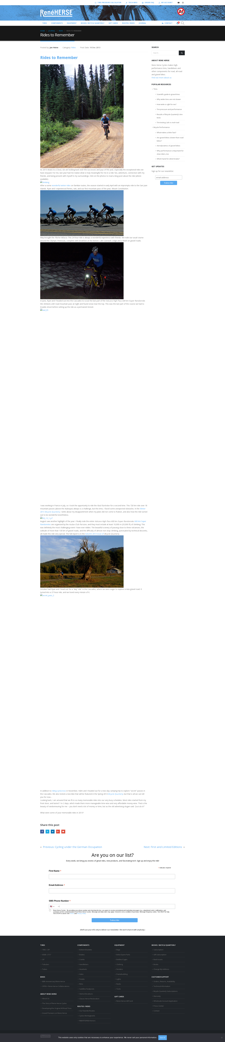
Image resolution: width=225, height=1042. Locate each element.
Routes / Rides (128, 23)
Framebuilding (121, 974)
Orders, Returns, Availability (164, 981)
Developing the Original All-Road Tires (56, 1008)
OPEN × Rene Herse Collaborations (55, 986)
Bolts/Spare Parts (123, 955)
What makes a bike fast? (166, 132)
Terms (72, 913)
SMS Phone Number (60, 901)
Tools (118, 989)
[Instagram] (183, 2)
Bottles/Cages (121, 959)
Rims (81, 984)
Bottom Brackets (85, 950)
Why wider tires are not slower (169, 99)
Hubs (81, 974)
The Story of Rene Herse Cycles (54, 1003)
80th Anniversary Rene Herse (53, 981)
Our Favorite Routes (87, 1011)
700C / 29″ (46, 950)
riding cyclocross (59, 791)
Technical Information (162, 986)
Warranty (157, 996)
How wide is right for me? (166, 104)
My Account (167, 2)
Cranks (82, 959)
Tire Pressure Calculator (109, 2)
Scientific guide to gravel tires (168, 94)
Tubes (44, 969)
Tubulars (45, 964)
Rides (73, 47)
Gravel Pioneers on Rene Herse (54, 1013)
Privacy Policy (81, 913)
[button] (183, 23)
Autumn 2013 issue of (94, 534)
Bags (118, 950)
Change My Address (161, 969)
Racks (118, 984)
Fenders (119, 969)
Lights (118, 979)
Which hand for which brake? (168, 159)
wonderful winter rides (61, 185)
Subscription (158, 950)
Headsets (83, 969)
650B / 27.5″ (46, 955)
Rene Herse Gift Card (124, 1001)
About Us (45, 998)
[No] (221, 1037)
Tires (155, 89)
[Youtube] (178, 2)
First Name (55, 871)
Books (156, 964)
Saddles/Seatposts (86, 989)
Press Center (159, 1006)
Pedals (82, 979)
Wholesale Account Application (165, 1001)
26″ (43, 959)
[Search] (182, 53)
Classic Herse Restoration (89, 999)
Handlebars (83, 964)
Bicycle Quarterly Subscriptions (166, 991)
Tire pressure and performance (169, 109)
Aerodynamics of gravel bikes (168, 145)
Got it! (162, 1038)
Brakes (82, 955)
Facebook (42, 831)
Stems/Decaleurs (86, 994)
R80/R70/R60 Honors (87, 1021)
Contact (168, 23)
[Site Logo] (57, 13)
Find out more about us (161, 77)
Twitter (47, 831)
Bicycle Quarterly (52, 512)
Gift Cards (113, 23)
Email (63, 831)
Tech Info (133, 2)
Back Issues (158, 959)
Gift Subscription (160, 955)
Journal (142, 23)
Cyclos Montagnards (87, 1016)
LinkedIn (53, 831)
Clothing (119, 964)
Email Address (57, 885)
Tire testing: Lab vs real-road (168, 122)
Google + (58, 831)
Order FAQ (149, 2)
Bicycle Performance (162, 127)
